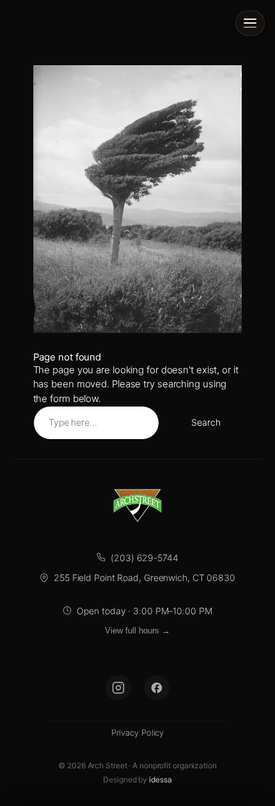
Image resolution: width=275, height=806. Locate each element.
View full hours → (137, 630)
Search (205, 422)
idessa (160, 779)
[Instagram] (118, 688)
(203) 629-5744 (144, 557)
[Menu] (250, 23)
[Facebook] (156, 688)
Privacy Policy (137, 732)
